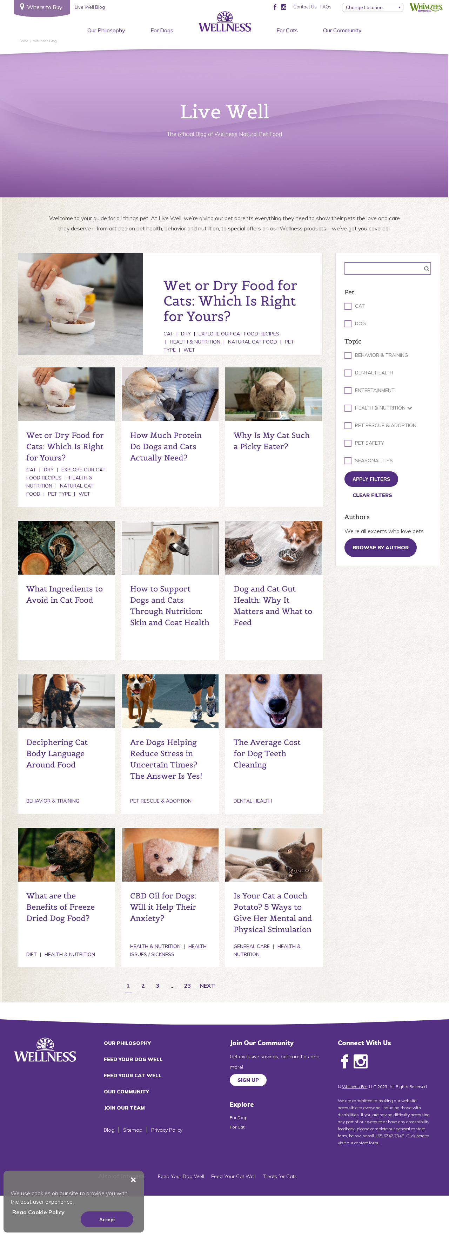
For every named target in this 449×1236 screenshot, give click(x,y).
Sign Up (248, 1080)
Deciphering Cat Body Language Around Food (57, 753)
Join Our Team (124, 1108)
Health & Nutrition (195, 342)
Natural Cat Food (252, 342)
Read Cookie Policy (38, 1212)
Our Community (342, 30)
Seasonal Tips (374, 460)
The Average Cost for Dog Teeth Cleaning (267, 753)
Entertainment (375, 390)
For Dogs (161, 30)
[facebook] (274, 6)
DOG (360, 323)
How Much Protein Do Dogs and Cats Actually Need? (166, 446)
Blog (109, 1130)
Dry (186, 334)
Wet (189, 350)
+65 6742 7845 (389, 1135)
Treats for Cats (280, 1176)
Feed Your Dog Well (133, 1059)
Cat (168, 334)
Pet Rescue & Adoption (161, 801)
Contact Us (305, 6)
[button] (133, 1179)
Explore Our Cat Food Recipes (239, 334)
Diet (31, 954)
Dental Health (253, 801)
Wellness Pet (354, 1086)
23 (187, 986)
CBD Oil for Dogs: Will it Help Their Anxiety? (163, 907)
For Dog (238, 1117)
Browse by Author (381, 547)
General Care (252, 946)
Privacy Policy (166, 1130)
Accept (107, 1219)
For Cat (237, 1127)
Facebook (345, 1062)
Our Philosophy (106, 30)
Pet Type (59, 494)
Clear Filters (372, 495)
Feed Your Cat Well (133, 1075)
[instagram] (283, 6)
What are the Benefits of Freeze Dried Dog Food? (60, 907)
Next (207, 986)
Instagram (361, 1062)
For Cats (287, 30)
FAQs (325, 6)
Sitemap (132, 1130)
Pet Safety (369, 443)
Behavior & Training (52, 801)
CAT (360, 306)
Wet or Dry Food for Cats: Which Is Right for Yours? (65, 446)
